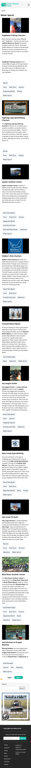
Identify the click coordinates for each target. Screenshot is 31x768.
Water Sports (7, 95)
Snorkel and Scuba (9, 225)
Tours (5, 87)
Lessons (21, 87)
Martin (5, 83)
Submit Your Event (21, 749)
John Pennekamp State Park (14, 537)
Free (12, 667)
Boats (5, 361)
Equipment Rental (9, 91)
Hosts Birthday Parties (10, 229)
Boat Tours (12, 87)
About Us (18, 747)
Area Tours (12, 217)
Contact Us (19, 745)
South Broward (8, 663)
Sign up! (23, 738)
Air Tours (22, 548)
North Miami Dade (9, 607)
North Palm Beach (9, 213)
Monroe (5, 544)
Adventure (23, 229)
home (3, 11)
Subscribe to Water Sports (1, 679)
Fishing (19, 91)
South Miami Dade (9, 357)
